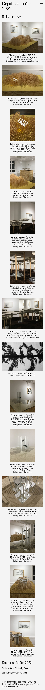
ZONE (15, 684)
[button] (41, 4)
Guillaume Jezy (11, 17)
